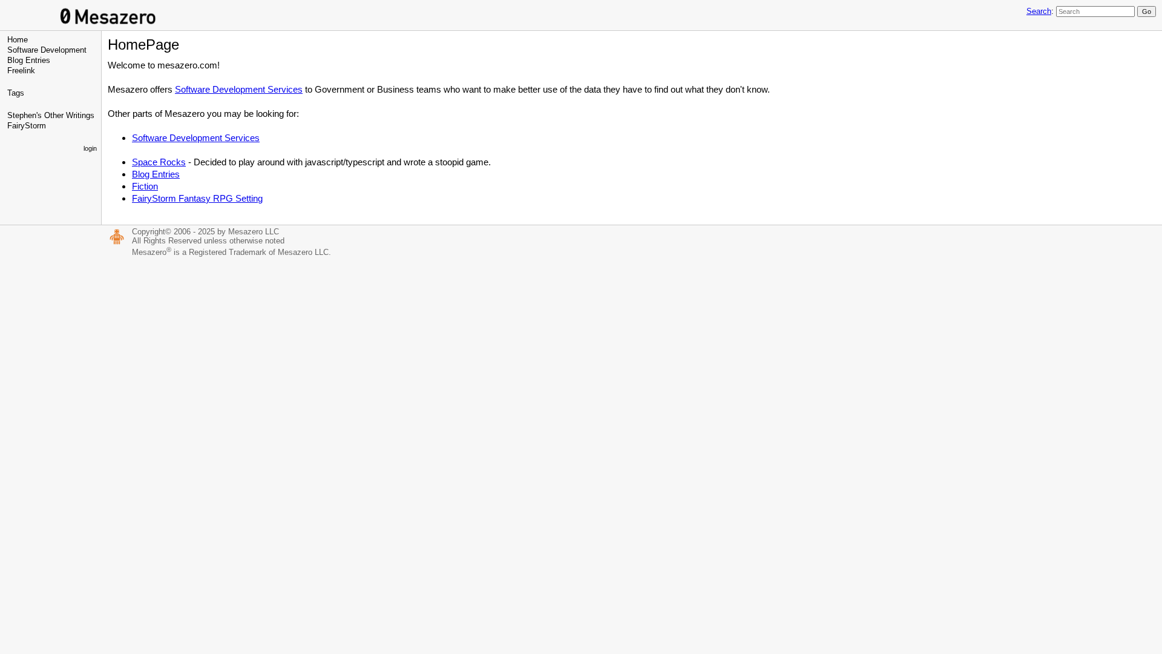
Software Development (47, 49)
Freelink (21, 70)
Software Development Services (239, 89)
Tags (15, 92)
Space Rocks (159, 162)
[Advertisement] (581, 352)
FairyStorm (26, 125)
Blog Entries (28, 60)
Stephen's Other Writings (50, 115)
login (90, 148)
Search (1038, 11)
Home (17, 39)
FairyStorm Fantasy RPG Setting (197, 198)
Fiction (145, 186)
